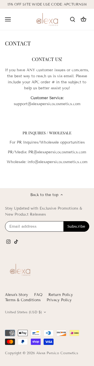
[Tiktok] (16, 241)
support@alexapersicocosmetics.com (47, 104)
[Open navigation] (8, 19)
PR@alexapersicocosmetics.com (57, 152)
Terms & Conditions (23, 300)
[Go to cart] (83, 19)
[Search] (72, 19)
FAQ (38, 294)
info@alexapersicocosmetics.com (57, 162)
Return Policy (60, 294)
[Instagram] (8, 241)
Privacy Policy (59, 300)
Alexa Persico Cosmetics (57, 353)
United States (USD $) (23, 312)
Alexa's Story (16, 294)
